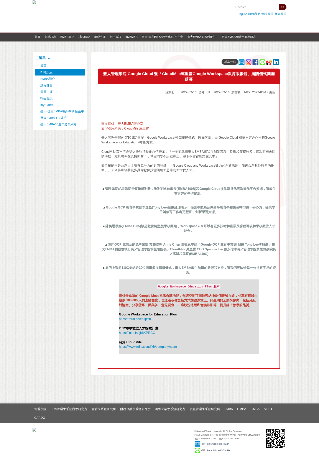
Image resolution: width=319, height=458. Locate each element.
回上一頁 (230, 61)
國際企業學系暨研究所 (170, 409)
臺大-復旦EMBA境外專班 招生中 (162, 36)
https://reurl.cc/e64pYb (135, 319)
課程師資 (84, 36)
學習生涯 (99, 36)
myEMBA (131, 36)
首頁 (37, 36)
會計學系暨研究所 (104, 409)
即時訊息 (50, 36)
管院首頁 (267, 14)
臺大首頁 (280, 14)
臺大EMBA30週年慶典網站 (239, 36)
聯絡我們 (254, 14)
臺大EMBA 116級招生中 (202, 36)
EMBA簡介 (67, 36)
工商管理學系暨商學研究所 (69, 409)
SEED (268, 409)
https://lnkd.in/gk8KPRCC (137, 333)
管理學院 (40, 409)
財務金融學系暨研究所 (135, 409)
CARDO (39, 417)
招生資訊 (115, 36)
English (242, 14)
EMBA (228, 409)
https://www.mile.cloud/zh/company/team (148, 346)
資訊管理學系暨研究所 (205, 409)
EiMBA (255, 409)
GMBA (241, 409)
